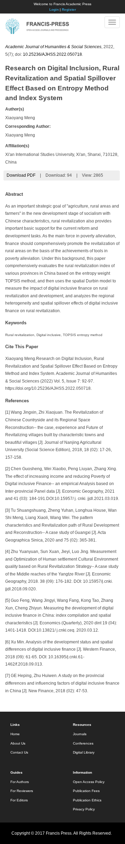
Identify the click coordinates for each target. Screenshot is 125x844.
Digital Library (83, 752)
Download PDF (21, 175)
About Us (17, 743)
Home (15, 734)
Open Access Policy (89, 782)
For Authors (19, 782)
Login (54, 9)
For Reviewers (21, 791)
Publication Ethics (87, 800)
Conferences (83, 743)
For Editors (19, 800)
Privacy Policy (84, 809)
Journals (79, 734)
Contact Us (19, 752)
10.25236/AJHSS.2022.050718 (52, 54)
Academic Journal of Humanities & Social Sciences (53, 47)
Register (69, 9)
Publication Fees (86, 791)
